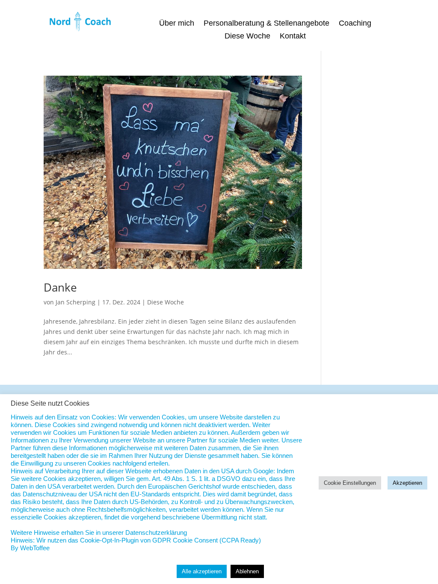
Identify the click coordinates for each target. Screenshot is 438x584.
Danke (60, 287)
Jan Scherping (75, 302)
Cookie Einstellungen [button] (350, 483)
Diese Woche (247, 36)
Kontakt (293, 36)
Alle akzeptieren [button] (202, 571)
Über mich (176, 23)
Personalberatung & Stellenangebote (266, 23)
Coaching (355, 23)
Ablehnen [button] (247, 571)
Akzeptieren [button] (407, 483)
